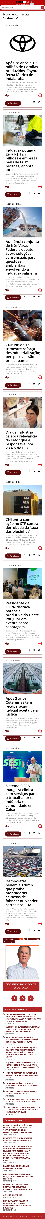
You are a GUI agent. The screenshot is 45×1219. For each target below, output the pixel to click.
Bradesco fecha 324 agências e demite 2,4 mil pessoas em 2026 (17, 1139)
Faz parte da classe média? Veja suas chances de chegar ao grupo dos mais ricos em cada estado (23, 1029)
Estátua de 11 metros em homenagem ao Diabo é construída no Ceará (23, 1100)
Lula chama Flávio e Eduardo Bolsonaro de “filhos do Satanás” (22, 1084)
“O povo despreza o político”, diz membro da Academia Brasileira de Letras (22, 1075)
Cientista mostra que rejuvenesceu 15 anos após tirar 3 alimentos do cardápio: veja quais (23, 1109)
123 (38, 939)
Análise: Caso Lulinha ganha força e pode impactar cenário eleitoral (18, 1176)
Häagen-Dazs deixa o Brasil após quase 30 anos (16, 1167)
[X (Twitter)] (31, 998)
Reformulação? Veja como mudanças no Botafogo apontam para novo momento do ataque (17, 1204)
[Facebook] (14, 998)
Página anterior (9, 939)
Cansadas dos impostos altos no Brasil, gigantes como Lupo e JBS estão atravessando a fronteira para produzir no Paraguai (23, 1017)
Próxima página (9, 942)
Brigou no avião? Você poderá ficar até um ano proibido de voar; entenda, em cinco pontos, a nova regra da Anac (17, 1128)
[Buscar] (42, 7)
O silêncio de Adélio (12, 1195)
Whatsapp (14, 103)
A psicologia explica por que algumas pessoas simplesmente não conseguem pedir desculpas (22, 1039)
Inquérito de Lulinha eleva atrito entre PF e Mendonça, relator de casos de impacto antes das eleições (23, 1064)
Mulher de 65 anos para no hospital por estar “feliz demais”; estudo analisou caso (18, 1186)
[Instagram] (23, 998)
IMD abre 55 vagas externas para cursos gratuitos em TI (21, 1092)
